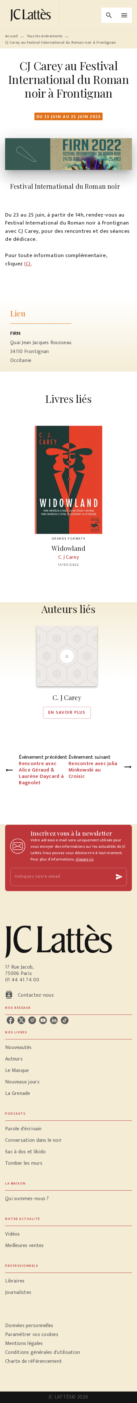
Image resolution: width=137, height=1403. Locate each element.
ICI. (28, 263)
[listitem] (10, 1020)
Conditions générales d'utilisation (42, 1352)
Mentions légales (24, 1343)
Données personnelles (29, 1325)
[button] (67, 672)
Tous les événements (45, 36)
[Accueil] (32, 15)
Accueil (11, 36)
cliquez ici (84, 859)
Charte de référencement (33, 1361)
